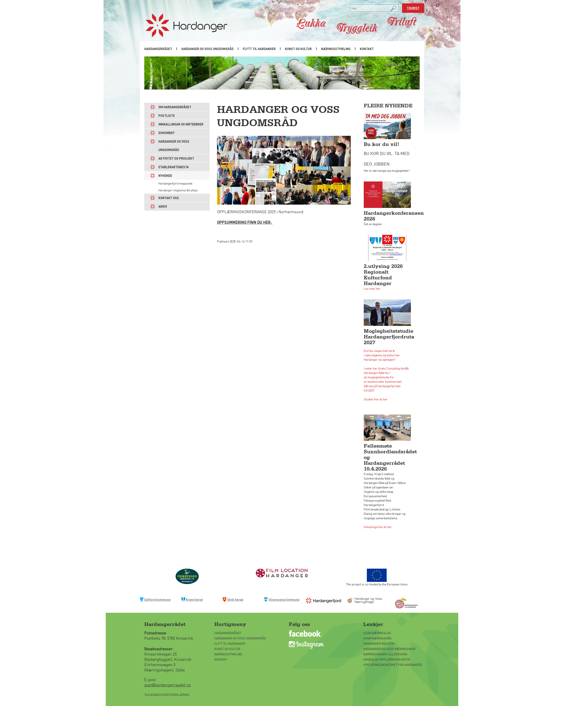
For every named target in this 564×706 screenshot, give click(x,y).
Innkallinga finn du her (378, 527)
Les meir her (372, 288)
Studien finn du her (376, 399)
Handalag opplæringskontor (386, 659)
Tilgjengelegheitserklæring (166, 695)
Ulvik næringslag (377, 633)
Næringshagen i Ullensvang (385, 654)
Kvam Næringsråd (377, 638)
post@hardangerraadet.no (167, 684)
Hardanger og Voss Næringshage (389, 649)
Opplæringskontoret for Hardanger (392, 665)
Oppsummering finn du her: (245, 222)
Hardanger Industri (378, 643)
